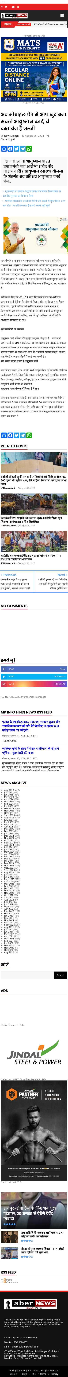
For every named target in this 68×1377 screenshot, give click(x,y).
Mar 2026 (9, 801)
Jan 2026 (8, 806)
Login (24, 1374)
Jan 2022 (8, 915)
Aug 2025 (9, 817)
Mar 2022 (9, 911)
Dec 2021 (9, 918)
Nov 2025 (9, 810)
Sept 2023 (9, 870)
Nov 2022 (9, 892)
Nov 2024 (9, 838)
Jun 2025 (8, 822)
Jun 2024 (8, 849)
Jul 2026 (8, 792)
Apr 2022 (9, 908)
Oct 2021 (8, 922)
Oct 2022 (8, 895)
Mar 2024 (9, 856)
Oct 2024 (8, 840)
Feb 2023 (9, 886)
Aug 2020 (9, 952)
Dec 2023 (9, 863)
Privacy (54, 1374)
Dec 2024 (9, 835)
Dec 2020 (9, 945)
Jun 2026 (8, 794)
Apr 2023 (9, 881)
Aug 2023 (9, 872)
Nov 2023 (9, 865)
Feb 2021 (9, 940)
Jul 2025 (8, 819)
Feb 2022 (9, 913)
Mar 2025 (9, 828)
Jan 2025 (8, 833)
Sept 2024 (9, 842)
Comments (12, 1282)
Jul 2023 (8, 874)
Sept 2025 (9, 815)
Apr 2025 (9, 826)
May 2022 (9, 906)
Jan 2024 (8, 860)
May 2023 (9, 879)
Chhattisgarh (8, 139)
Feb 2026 (9, 803)
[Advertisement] (34, 1006)
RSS (34, 1374)
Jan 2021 (8, 943)
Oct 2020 (8, 949)
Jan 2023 (8, 888)
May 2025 (9, 824)
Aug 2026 (9, 790)
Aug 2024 (9, 844)
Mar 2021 (9, 938)
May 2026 (9, 796)
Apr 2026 (9, 799)
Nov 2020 (9, 947)
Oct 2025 (8, 812)
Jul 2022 (8, 902)
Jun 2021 (8, 931)
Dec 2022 (9, 890)
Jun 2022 (8, 904)
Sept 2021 (9, 924)
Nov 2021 (9, 920)
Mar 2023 (9, 883)
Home (43, 1374)
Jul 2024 (8, 847)
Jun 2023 (8, 876)
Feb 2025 (9, 831)
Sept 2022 (9, 897)
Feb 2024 (9, 858)
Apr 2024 (9, 854)
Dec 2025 (9, 808)
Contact (13, 1374)
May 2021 (9, 934)
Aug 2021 (9, 927)
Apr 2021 (9, 936)
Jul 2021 (8, 929)
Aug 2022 (9, 899)
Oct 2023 (8, 867)
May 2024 (9, 851)
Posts (9, 1279)
